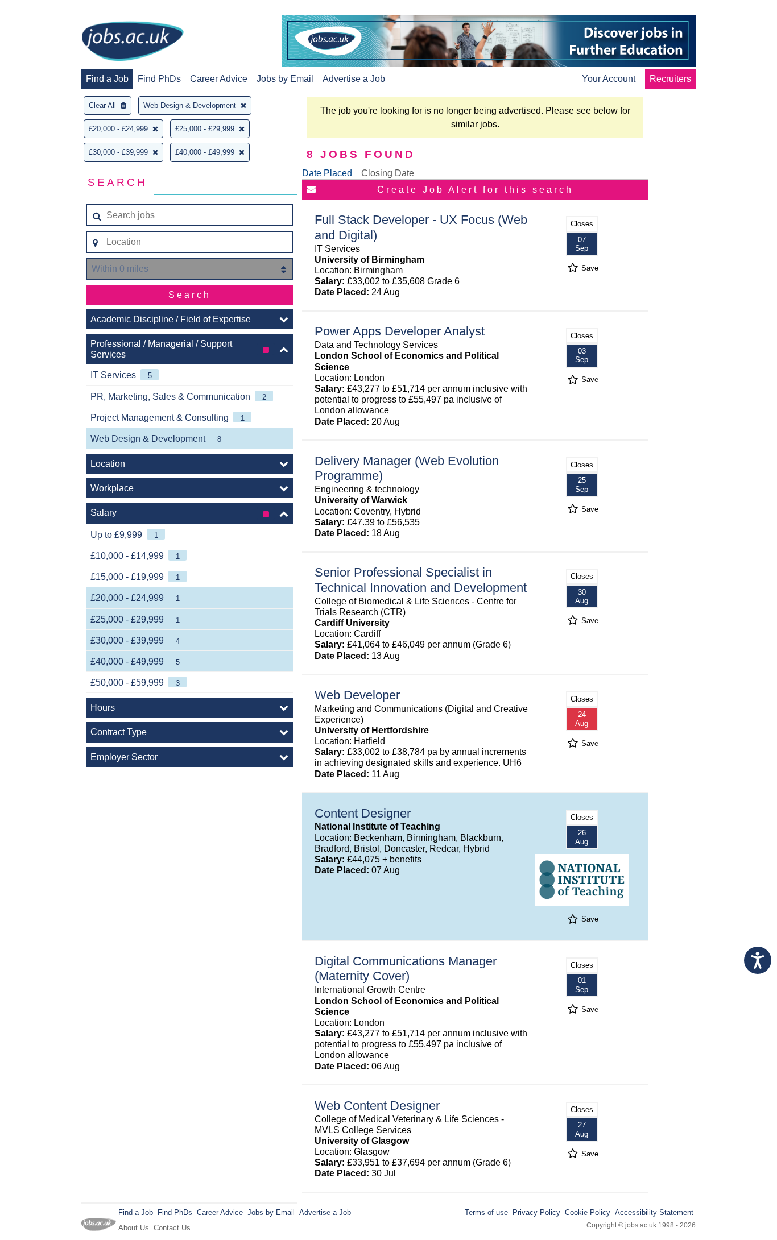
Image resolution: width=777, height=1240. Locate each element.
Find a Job (107, 79)
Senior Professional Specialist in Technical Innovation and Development (421, 580)
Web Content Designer (377, 1105)
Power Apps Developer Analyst (400, 331)
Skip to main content (45, 10)
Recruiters (670, 79)
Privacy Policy (536, 1212)
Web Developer (357, 695)
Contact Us (172, 1228)
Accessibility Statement (654, 1212)
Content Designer (363, 813)
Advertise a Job (354, 79)
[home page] (132, 42)
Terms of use (486, 1212)
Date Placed (327, 173)
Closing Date (387, 173)
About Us (133, 1228)
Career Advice (218, 79)
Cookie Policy (587, 1212)
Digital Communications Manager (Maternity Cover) (406, 969)
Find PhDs (159, 79)
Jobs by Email (285, 79)
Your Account (608, 79)
